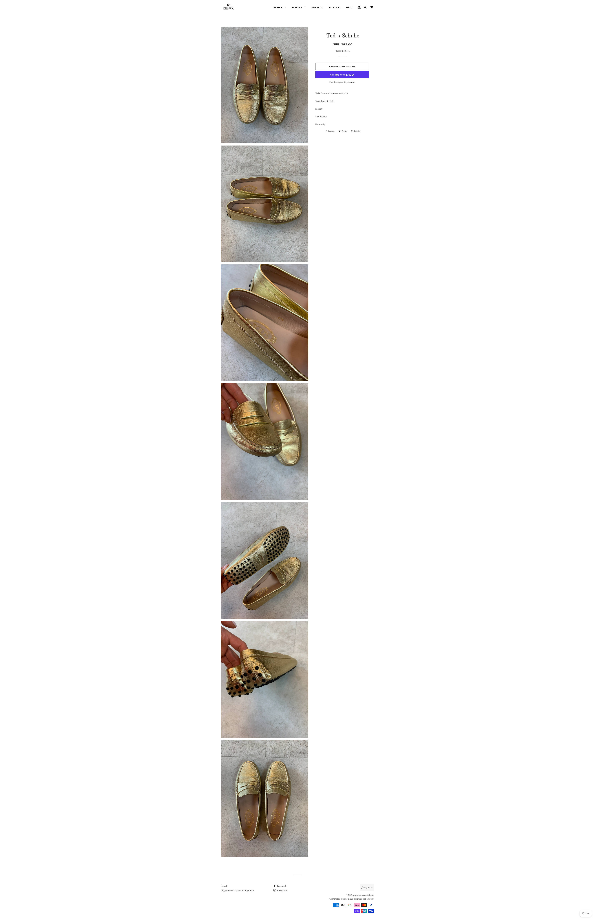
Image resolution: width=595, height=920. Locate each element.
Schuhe (297, 7)
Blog (350, 7)
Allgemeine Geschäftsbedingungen (237, 890)
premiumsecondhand (363, 895)
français (366, 887)
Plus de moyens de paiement (342, 82)
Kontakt (335, 7)
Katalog (317, 7)
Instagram (282, 890)
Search (224, 886)
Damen (278, 7)
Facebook (281, 886)
